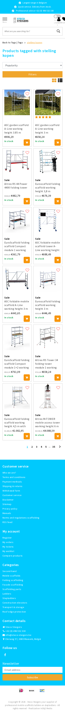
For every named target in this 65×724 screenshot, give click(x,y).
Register (7, 537)
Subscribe (32, 677)
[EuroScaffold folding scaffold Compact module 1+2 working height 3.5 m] (17, 337)
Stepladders (9, 598)
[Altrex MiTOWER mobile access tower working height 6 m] (48, 396)
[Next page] (59, 448)
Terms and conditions (14, 477)
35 (53, 446)
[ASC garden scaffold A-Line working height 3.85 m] (17, 102)
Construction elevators (14, 602)
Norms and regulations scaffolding (21, 517)
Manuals (6, 513)
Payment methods (12, 481)
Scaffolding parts (11, 589)
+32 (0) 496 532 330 (15, 631)
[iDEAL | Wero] (22, 692)
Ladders (6, 593)
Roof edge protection (14, 611)
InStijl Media (46, 708)
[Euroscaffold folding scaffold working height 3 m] (48, 279)
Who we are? (9, 472)
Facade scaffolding (12, 584)
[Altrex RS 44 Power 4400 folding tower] (17, 161)
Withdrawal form (11, 490)
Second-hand (9, 571)
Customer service (12, 495)
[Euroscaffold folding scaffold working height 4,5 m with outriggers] (17, 396)
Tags (20, 42)
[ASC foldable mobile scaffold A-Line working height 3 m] (17, 279)
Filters (32, 74)
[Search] (58, 31)
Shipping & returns (12, 486)
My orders (7, 542)
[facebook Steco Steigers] (5, 655)
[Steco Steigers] (20, 20)
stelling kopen (34, 42)
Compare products (12, 555)
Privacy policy (10, 508)
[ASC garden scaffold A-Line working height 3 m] (48, 102)
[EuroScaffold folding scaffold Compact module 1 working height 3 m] (17, 220)
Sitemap (6, 504)
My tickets (8, 546)
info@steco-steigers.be (18, 635)
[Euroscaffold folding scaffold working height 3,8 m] (48, 161)
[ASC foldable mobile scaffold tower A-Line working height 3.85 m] (48, 220)
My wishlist (8, 551)
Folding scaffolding (12, 580)
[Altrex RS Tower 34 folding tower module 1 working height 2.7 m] (48, 337)
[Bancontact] (43, 692)
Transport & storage (13, 607)
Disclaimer (8, 499)
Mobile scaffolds (11, 575)
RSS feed (7, 522)
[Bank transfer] (33, 692)
